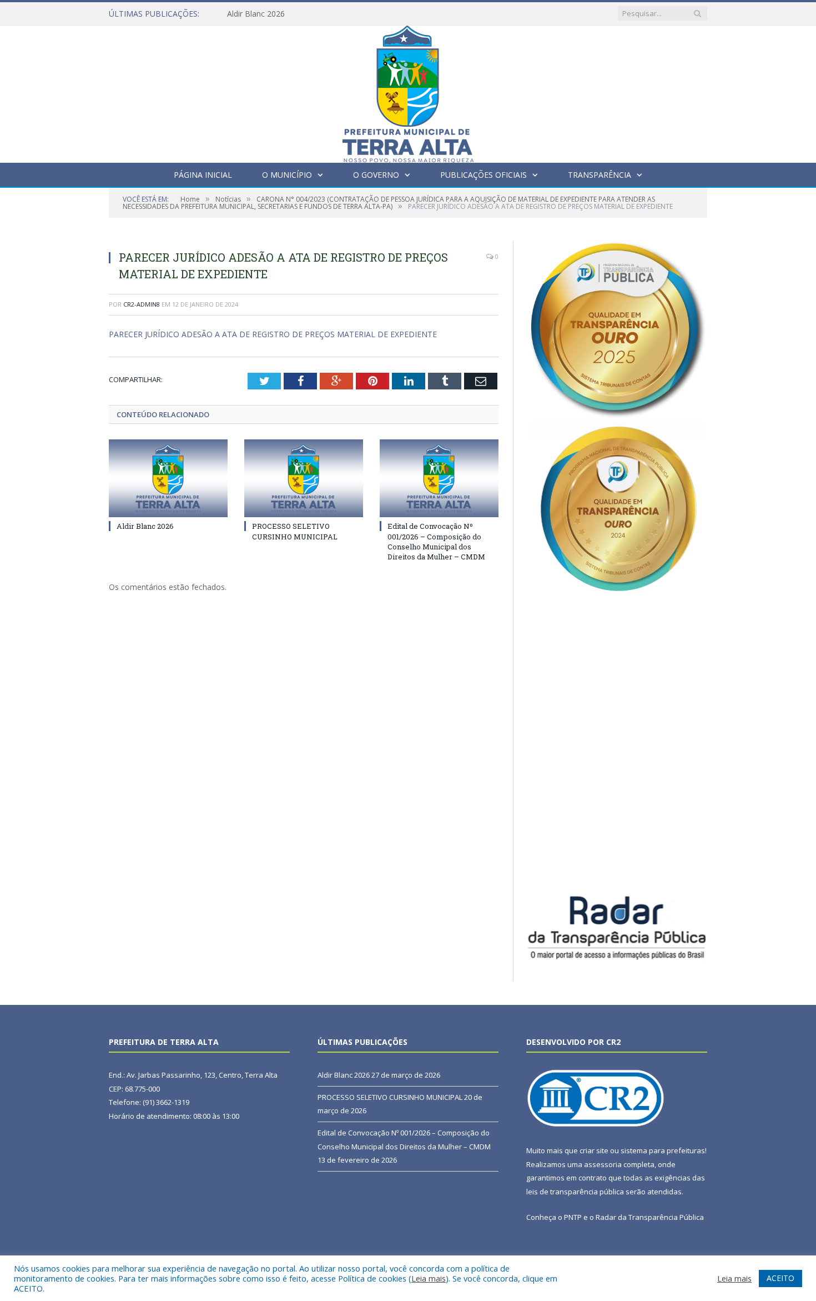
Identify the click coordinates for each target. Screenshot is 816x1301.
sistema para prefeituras (663, 1150)
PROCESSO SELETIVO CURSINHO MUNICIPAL (295, 531)
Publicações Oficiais (483, 174)
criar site (594, 1150)
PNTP (573, 1217)
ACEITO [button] (780, 1278)
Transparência (599, 174)
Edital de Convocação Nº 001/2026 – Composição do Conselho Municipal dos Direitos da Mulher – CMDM (436, 541)
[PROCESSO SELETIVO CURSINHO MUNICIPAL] (303, 478)
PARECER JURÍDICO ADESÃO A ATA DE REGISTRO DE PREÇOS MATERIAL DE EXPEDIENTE (273, 334)
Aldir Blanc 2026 (256, 14)
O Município (287, 174)
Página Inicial (203, 174)
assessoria (603, 1164)
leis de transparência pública (575, 1192)
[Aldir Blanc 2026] (168, 478)
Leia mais (428, 1278)
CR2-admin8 (141, 304)
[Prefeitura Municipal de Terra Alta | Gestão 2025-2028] (408, 91)
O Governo (376, 174)
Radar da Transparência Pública (650, 1217)
